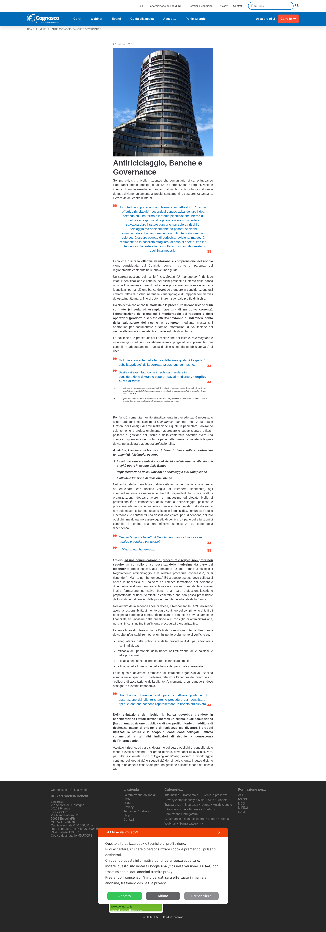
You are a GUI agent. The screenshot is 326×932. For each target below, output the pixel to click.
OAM (241, 811)
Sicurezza (191, 804)
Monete (223, 800)
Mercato (226, 818)
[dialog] (163, 866)
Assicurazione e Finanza (183, 809)
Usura (205, 804)
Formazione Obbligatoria (181, 814)
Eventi (116, 18)
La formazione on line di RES (166, 5)
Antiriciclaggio (222, 804)
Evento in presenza (215, 795)
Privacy (223, 5)
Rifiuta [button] (163, 896)
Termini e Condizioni (201, 5)
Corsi (77, 18)
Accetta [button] (124, 896)
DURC (128, 803)
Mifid (201, 800)
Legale (212, 818)
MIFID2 (243, 807)
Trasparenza (173, 804)
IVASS (242, 799)
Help (140, 5)
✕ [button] (219, 833)
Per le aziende (196, 18)
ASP (241, 795)
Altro (211, 800)
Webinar (96, 18)
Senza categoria (190, 823)
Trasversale (190, 795)
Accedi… (169, 18)
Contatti (237, 5)
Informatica (172, 795)
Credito (208, 809)
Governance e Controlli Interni (185, 818)
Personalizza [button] (201, 896)
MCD (241, 803)
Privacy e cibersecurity (180, 800)
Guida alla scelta (142, 18)
